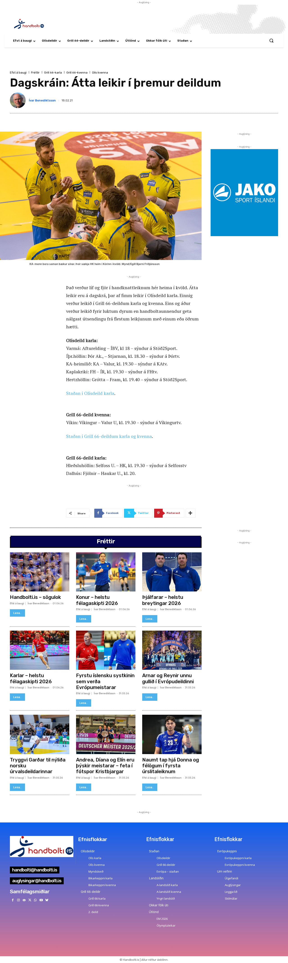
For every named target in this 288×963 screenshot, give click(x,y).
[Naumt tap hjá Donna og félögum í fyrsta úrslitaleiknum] (172, 734)
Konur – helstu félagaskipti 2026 (97, 600)
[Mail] (24, 900)
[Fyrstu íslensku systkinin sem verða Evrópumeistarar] (105, 650)
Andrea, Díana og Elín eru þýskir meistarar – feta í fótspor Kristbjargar (105, 766)
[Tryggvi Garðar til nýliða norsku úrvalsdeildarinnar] (39, 734)
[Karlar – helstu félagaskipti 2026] (39, 650)
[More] (191, 513)
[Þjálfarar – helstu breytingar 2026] (172, 571)
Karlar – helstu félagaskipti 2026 (31, 678)
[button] (271, 40)
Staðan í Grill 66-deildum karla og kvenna (109, 436)
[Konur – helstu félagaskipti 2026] (105, 571)
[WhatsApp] (35, 900)
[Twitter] (30, 900)
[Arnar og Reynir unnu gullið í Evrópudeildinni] (172, 650)
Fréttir (35, 72)
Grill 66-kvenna (77, 72)
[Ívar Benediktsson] (18, 100)
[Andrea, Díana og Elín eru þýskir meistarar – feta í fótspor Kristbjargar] (105, 734)
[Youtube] (41, 900)
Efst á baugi (18, 72)
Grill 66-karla (53, 72)
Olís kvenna (100, 72)
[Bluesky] (47, 900)
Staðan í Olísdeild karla (90, 393)
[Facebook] (13, 900)
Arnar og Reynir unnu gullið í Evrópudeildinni (168, 678)
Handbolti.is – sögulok (35, 597)
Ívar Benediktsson (42, 100)
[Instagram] (18, 900)
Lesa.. (17, 613)
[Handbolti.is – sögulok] (39, 571)
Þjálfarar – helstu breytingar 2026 (162, 600)
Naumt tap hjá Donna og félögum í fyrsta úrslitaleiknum (170, 766)
